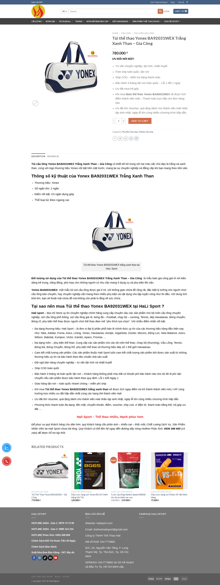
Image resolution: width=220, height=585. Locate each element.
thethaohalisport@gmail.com (111, 529)
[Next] (187, 479)
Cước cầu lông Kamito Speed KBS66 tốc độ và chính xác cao (128, 496)
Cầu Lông (36, 21)
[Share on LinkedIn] (136, 138)
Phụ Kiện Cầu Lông (144, 33)
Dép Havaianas (120, 21)
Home (115, 33)
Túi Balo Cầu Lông (145, 132)
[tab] (38, 156)
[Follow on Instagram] (39, 557)
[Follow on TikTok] (45, 557)
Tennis (78, 21)
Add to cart (139, 120)
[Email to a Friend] (125, 138)
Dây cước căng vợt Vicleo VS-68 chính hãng (169, 496)
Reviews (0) (53, 156)
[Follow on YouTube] (55, 557)
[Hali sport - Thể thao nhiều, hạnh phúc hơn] (43, 11)
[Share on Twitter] (120, 138)
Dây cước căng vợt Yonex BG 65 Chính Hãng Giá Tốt (89, 496)
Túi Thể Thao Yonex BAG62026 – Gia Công (49, 496)
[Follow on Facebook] (187, 2)
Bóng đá (50, 21)
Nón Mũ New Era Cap (97, 21)
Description (38, 156)
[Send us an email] (50, 557)
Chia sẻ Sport (171, 21)
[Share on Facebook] (115, 138)
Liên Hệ (181, 2)
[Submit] (160, 11)
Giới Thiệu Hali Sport (158, 2)
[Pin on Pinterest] (131, 138)
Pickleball (65, 21)
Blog (173, 2)
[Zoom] (35, 103)
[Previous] (31, 479)
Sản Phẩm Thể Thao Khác (146, 21)
